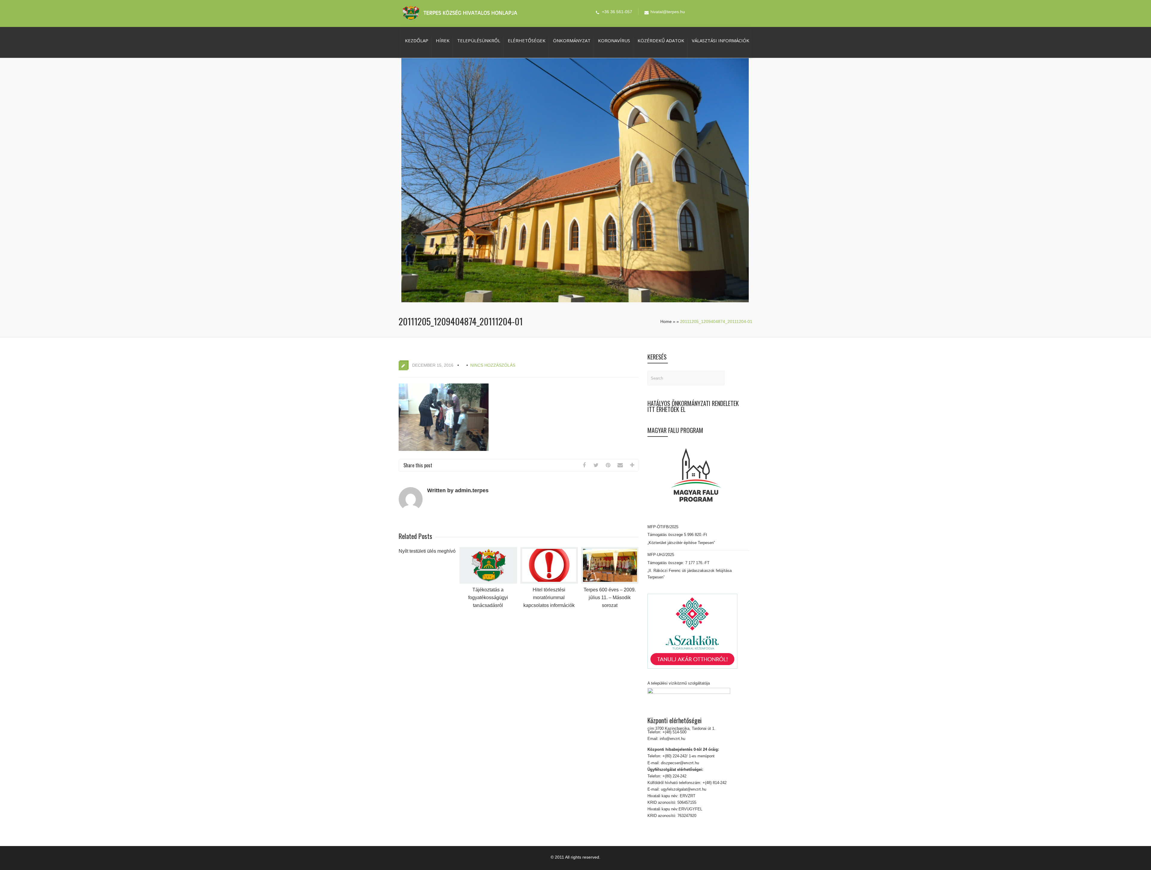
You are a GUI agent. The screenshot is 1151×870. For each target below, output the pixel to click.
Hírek (443, 40)
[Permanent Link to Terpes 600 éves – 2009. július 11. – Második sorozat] (610, 582)
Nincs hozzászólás (492, 365)
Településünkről (478, 40)
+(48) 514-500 (673, 732)
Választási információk (720, 40)
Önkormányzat (571, 40)
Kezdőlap (416, 40)
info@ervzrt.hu (672, 738)
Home (666, 321)
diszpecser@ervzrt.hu (679, 763)
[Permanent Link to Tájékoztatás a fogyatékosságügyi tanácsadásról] (488, 582)
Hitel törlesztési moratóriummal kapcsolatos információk (549, 597)
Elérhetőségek (527, 40)
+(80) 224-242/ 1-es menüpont (688, 756)
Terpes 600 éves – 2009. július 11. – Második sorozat (610, 597)
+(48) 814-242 (714, 782)
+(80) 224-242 (673, 776)
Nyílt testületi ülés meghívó (427, 551)
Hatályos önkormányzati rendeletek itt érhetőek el (693, 406)
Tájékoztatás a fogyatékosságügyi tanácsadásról (488, 597)
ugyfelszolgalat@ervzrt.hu (683, 789)
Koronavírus (614, 40)
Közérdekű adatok (661, 40)
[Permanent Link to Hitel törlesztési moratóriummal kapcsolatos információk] (549, 582)
